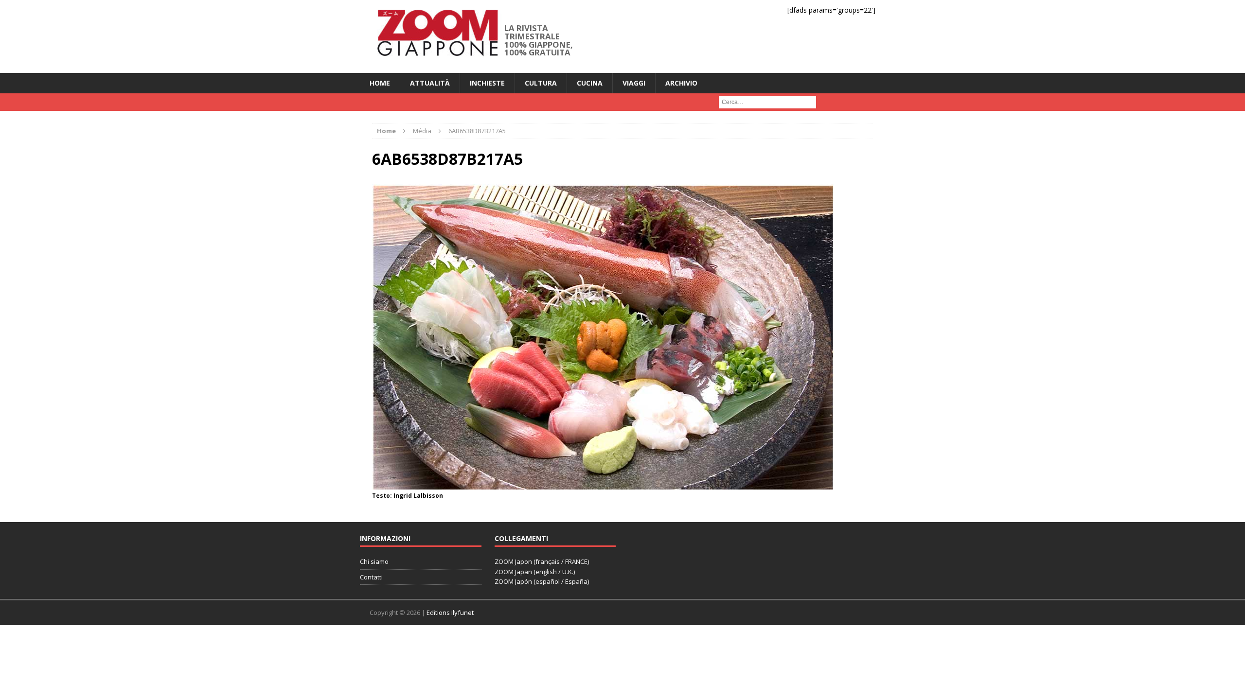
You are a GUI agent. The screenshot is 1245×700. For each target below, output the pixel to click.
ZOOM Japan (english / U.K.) (535, 571)
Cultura (541, 83)
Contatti (371, 577)
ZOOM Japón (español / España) (542, 581)
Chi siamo (374, 561)
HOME (380, 83)
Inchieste (487, 83)
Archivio (681, 83)
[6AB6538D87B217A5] (603, 483)
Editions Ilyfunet (450, 612)
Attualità (430, 83)
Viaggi (633, 83)
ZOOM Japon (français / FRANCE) (542, 561)
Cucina (590, 83)
